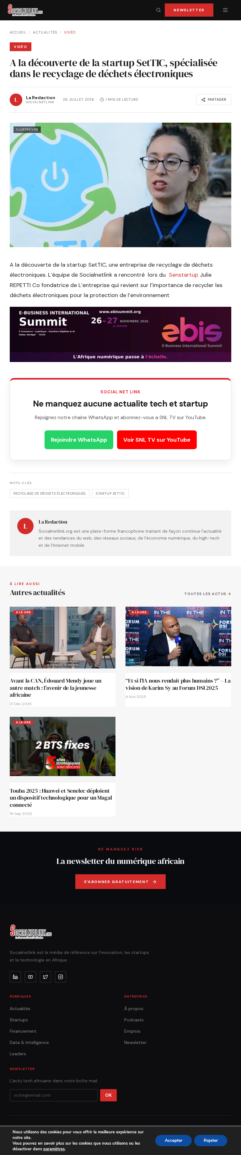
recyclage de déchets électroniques (49, 493)
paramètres (54, 1149)
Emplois (132, 1031)
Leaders (18, 1054)
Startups (19, 1020)
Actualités (45, 32)
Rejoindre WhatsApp (79, 440)
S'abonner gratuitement (116, 881)
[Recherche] (158, 10)
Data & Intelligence (29, 1042)
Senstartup (183, 275)
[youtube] (30, 976)
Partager (217, 99)
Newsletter (189, 10)
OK (108, 1095)
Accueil (18, 32)
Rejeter (211, 1140)
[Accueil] (25, 10)
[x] (45, 976)
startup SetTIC (110, 493)
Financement (23, 1031)
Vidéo (70, 32)
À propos (133, 1008)
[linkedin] (15, 976)
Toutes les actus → (207, 593)
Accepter (173, 1140)
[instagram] (60, 976)
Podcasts (134, 1020)
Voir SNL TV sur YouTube (156, 440)
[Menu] (225, 10)
